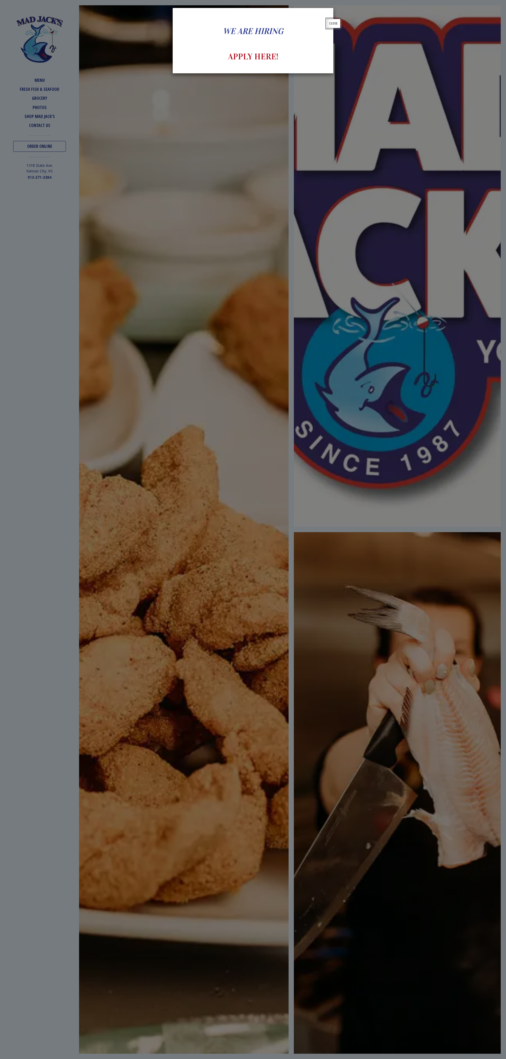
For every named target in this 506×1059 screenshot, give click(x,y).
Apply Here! (253, 56)
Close (333, 23)
